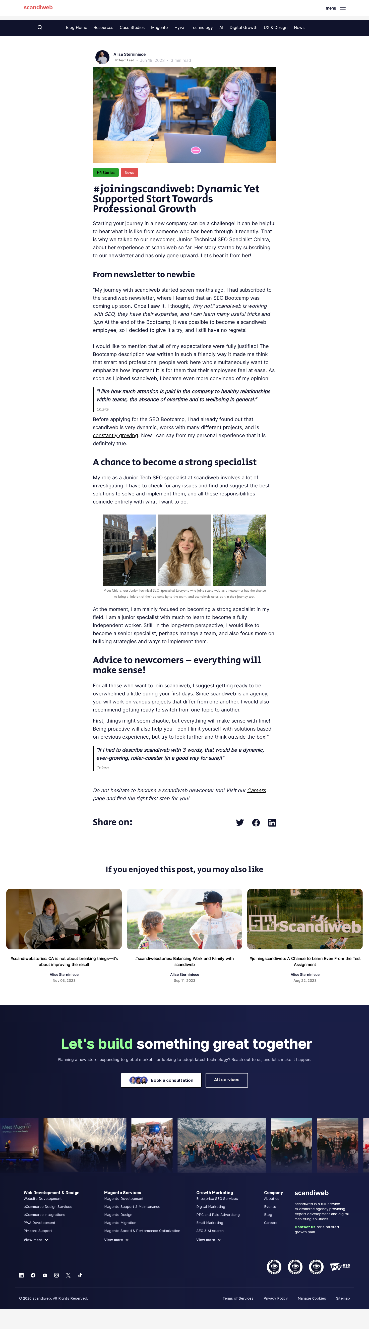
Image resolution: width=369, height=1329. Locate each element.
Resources (103, 27)
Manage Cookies (312, 1298)
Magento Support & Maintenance (132, 1206)
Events (270, 1206)
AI (221, 27)
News (299, 27)
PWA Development (39, 1222)
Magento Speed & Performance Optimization (142, 1231)
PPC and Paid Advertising (218, 1214)
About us (271, 1198)
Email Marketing (209, 1222)
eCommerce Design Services (48, 1206)
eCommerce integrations (44, 1214)
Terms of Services (238, 1298)
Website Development (43, 1198)
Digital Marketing (210, 1206)
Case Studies (132, 27)
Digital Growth (243, 27)
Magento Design (118, 1214)
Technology (202, 27)
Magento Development (124, 1198)
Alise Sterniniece (129, 54)
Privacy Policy (276, 1298)
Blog (268, 1214)
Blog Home (76, 27)
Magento (159, 27)
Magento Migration (120, 1222)
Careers (270, 1222)
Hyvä (179, 27)
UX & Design (275, 27)
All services (226, 1079)
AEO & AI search (210, 1231)
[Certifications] (308, 1266)
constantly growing (115, 435)
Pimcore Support (38, 1231)
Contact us (305, 1227)
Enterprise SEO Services (217, 1198)
